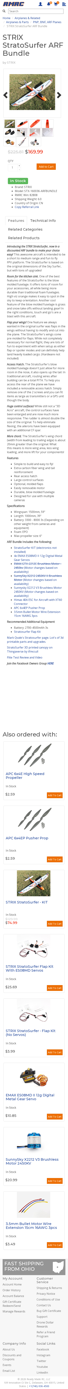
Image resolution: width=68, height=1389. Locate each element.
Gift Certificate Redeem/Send (12, 1304)
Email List (9, 1371)
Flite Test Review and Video (24, 657)
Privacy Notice (46, 1294)
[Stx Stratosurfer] (34, 883)
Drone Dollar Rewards (45, 1324)
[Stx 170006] (34, 947)
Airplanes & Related (27, 18)
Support (42, 1317)
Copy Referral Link (27, 207)
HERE (50, 663)
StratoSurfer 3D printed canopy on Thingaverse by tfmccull (29, 649)
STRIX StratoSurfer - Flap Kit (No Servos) (30, 1033)
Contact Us (44, 1305)
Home (6, 18)
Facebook (43, 1349)
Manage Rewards (14, 1311)
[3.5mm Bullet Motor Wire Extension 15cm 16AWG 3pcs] (34, 1205)
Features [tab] (16, 221)
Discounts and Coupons (12, 1357)
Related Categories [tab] (25, 229)
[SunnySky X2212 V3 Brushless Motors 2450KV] (34, 1140)
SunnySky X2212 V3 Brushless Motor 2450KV (32, 1161)
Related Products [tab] (24, 238)
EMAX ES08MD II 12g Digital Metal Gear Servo (30, 1097)
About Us (9, 1349)
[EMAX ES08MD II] (34, 1076)
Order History (12, 1290)
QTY (10, 161)
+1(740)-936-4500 (39, 1386)
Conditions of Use (48, 1299)
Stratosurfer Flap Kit (27, 632)
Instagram (43, 1355)
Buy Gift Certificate (49, 1311)
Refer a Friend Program (46, 1334)
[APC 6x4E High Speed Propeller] (34, 755)
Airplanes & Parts (17, 22)
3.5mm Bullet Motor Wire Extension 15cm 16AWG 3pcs (37, 614)
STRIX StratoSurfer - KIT (27, 902)
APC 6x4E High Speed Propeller (25, 776)
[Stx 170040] (34, 1012)
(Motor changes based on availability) (37, 568)
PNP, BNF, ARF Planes (47, 22)
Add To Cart (55, 795)
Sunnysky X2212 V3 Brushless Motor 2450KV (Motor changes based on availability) (38, 592)
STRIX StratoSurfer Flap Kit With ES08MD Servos (29, 968)
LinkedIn (42, 1372)
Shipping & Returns (49, 1288)
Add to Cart (46, 167)
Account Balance (13, 1296)
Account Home (12, 1284)
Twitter (41, 1361)
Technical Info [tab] (43, 221)
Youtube (42, 1367)
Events (7, 1365)
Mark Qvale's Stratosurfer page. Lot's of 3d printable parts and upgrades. (35, 640)
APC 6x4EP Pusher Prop (29, 608)
